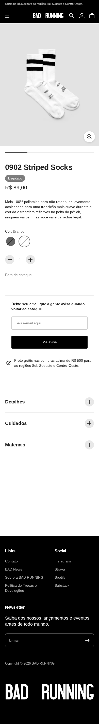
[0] (92, 16)
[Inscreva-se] (87, 640)
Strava (60, 569)
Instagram (63, 561)
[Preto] (10, 241)
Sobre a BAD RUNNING (24, 577)
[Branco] (24, 241)
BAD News (13, 569)
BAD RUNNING (43, 663)
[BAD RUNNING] (48, 15)
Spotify (60, 577)
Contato (11, 561)
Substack (62, 585)
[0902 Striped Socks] (49, 85)
